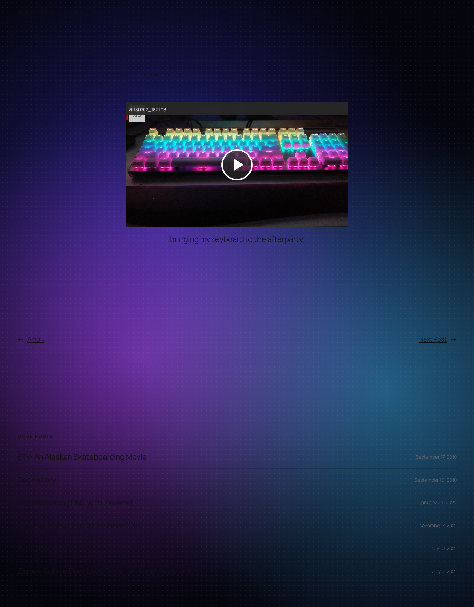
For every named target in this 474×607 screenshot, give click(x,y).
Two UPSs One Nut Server (61, 548)
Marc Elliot (159, 74)
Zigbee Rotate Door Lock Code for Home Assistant (104, 571)
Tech (182, 74)
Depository (36, 479)
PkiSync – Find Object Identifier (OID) (80, 525)
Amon (35, 339)
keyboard (227, 239)
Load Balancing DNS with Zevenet (75, 502)
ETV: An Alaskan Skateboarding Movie (82, 457)
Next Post (433, 339)
